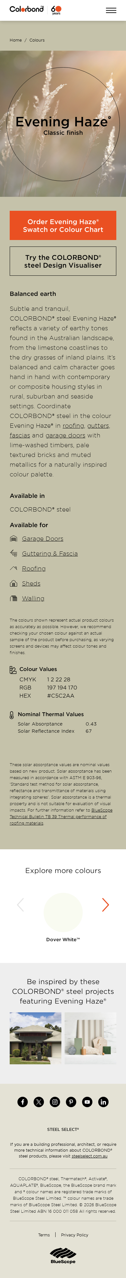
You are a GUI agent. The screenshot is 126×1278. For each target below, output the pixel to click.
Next (104, 905)
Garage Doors (42, 538)
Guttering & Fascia (50, 553)
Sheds (31, 583)
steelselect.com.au (90, 1155)
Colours (37, 40)
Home (16, 40)
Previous (21, 905)
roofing (73, 425)
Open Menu (111, 11)
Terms (44, 1234)
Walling (33, 598)
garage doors (65, 435)
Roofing (34, 568)
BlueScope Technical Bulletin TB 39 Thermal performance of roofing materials (61, 816)
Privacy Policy (74, 1234)
